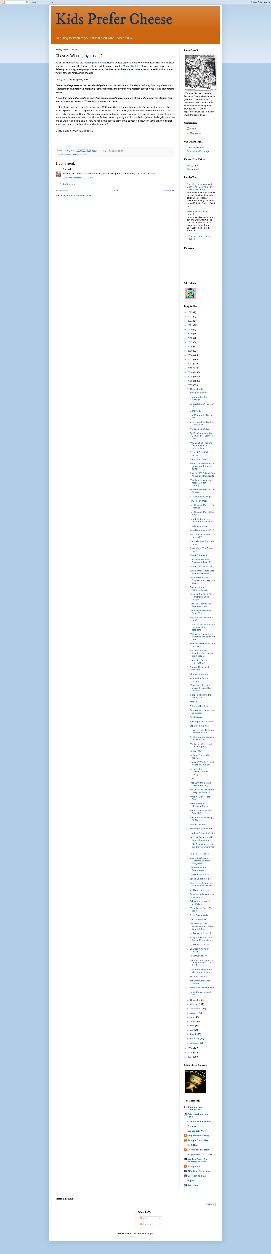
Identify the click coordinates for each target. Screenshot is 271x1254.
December (195, 389)
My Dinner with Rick (199, 890)
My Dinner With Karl (199, 944)
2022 (190, 321)
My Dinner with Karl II (200, 933)
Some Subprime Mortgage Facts (199, 805)
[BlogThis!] (112, 150)
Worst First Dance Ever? (202, 987)
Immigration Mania (199, 392)
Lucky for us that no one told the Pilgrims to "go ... (202, 847)
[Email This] (109, 150)
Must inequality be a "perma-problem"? (200, 560)
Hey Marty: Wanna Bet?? (202, 828)
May (192, 1025)
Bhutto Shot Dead (198, 459)
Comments (147, 1224)
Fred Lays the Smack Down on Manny (200, 784)
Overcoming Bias (196, 1176)
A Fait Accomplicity (199, 915)
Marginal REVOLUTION (199, 1154)
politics (83, 155)
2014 (190, 355)
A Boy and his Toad (199, 706)
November (195, 1000)
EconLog (192, 1126)
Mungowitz (195, 133)
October (194, 1004)
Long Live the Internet (200, 878)
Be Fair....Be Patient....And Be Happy (199, 772)
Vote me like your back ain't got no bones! (201, 970)
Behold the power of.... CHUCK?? (201, 902)
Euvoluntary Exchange (198, 151)
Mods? (193, 778)
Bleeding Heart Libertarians (195, 1108)
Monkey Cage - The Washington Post (197, 1160)
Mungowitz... (196, 411)
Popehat (191, 1180)
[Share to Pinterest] (121, 150)
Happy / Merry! (197, 751)
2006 (190, 1048)
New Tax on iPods (198, 501)
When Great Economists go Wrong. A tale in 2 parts (202, 466)
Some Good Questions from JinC (201, 811)
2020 (190, 329)
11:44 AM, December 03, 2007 (78, 177)
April (192, 1030)
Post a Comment (67, 184)
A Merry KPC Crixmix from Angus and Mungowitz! (202, 474)
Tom (65, 169)
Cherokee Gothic (195, 147)
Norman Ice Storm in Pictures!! (200, 679)
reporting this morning (95, 62)
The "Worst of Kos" (199, 919)
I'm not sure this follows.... (202, 566)
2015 (190, 351)
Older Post (168, 190)
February (195, 1038)
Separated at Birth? (199, 725)
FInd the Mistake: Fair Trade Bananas (200, 605)
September (196, 1008)
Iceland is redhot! (198, 976)
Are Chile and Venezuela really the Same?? (202, 791)
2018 (190, 338)
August (194, 1013)
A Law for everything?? (201, 496)
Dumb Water (196, 717)
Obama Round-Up (199, 674)
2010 (190, 372)
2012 (190, 363)
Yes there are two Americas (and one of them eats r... (201, 653)
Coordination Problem (199, 1121)
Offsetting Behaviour (198, 1171)
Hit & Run (192, 1145)
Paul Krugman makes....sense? (199, 588)
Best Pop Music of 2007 (201, 721)
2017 (190, 342)
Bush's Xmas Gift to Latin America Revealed (202, 572)
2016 (190, 346)
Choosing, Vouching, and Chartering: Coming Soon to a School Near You (201, 187)
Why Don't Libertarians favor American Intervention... (201, 445)
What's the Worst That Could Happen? (201, 745)
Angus (193, 128)
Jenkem (193, 701)
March (193, 1034)
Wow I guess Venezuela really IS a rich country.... (201, 483)
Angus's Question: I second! (199, 668)
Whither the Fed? (198, 824)
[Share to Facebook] (118, 150)
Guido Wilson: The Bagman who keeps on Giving (202, 580)
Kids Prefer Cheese (114, 19)
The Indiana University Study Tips (201, 612)
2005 (190, 1052)
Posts (145, 1218)
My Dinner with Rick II (200, 874)
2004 (190, 1057)
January (194, 1043)
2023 (190, 316)
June (193, 1021)
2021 (190, 325)
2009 (190, 376)
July (192, 1017)
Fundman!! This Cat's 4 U (202, 833)
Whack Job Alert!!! (198, 555)
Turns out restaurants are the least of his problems (202, 627)
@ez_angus (193, 165)
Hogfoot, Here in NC (200, 853)
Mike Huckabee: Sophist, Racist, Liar (202, 423)
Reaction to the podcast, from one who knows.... (202, 884)
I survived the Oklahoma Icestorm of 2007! (202, 731)
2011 (190, 368)
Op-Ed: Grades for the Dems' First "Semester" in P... (202, 436)
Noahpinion (193, 1166)
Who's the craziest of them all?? (200, 535)
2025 (190, 312)
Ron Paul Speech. (198, 955)
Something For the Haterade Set (199, 661)
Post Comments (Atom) (80, 195)
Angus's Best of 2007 (200, 429)
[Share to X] (115, 150)
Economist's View (196, 1131)
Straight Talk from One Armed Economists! (201, 938)
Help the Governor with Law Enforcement (201, 838)
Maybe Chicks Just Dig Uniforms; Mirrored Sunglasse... (201, 861)
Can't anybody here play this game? (202, 895)
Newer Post (62, 190)
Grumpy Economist (197, 1140)
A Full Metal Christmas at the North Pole (202, 738)
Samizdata (192, 1185)
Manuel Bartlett (131, 66)
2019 (190, 333)
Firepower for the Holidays (198, 398)
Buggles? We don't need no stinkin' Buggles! (202, 763)
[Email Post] (104, 150)
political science (71, 155)
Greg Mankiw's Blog (198, 1135)
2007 (190, 385)
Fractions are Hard (199, 526)
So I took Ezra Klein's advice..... (200, 453)
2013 (190, 359)
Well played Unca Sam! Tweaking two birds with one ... (202, 637)
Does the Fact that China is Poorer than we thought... (202, 597)
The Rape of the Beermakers (198, 869)
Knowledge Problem (198, 1149)
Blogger (149, 1233)
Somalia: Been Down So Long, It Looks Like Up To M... (202, 963)
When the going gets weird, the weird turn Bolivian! (201, 688)
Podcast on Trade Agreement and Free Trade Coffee (201, 926)
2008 (190, 381)
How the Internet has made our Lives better (202, 520)
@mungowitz (193, 169)
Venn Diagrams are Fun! (202, 530)
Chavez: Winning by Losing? (199, 950)
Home (116, 190)
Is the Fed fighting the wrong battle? (200, 696)
